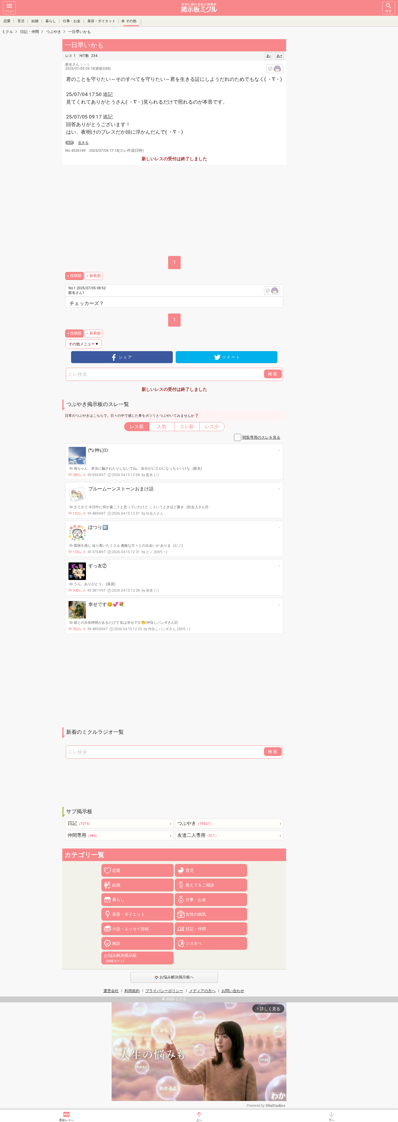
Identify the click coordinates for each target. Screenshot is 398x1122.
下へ (331, 1120)
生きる (83, 143)
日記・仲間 (196, 928)
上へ (199, 1120)
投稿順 (76, 275)
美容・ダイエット (101, 21)
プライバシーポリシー (164, 991)
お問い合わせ (232, 991)
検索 (388, 11)
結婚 (34, 21)
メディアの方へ (202, 991)
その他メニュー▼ (83, 344)
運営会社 (111, 991)
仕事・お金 (71, 21)
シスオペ (194, 943)
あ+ (279, 56)
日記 (80, 823)
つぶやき (195, 823)
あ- (268, 56)
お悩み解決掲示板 (120, 958)
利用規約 (132, 991)
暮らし (50, 21)
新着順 (95, 275)
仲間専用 (83, 835)
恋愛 (6, 21)
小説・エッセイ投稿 (130, 928)
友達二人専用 (198, 835)
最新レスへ (66, 1120)
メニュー (9, 11)
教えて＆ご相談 (200, 885)
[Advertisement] (327, 125)
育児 (20, 21)
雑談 (116, 943)
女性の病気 (196, 914)
